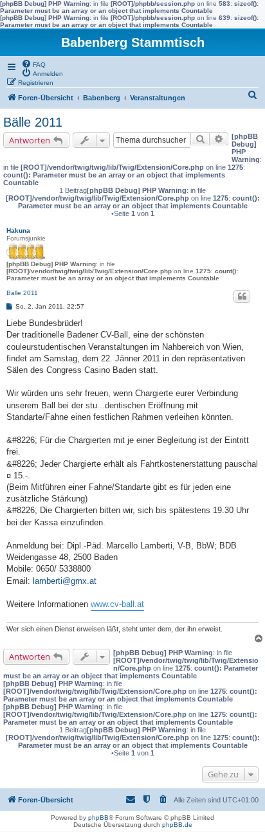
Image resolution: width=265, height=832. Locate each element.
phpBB (98, 817)
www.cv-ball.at (117, 604)
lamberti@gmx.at (64, 581)
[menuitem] (33, 63)
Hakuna (18, 230)
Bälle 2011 (32, 122)
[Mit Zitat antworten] (241, 296)
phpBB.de (177, 824)
